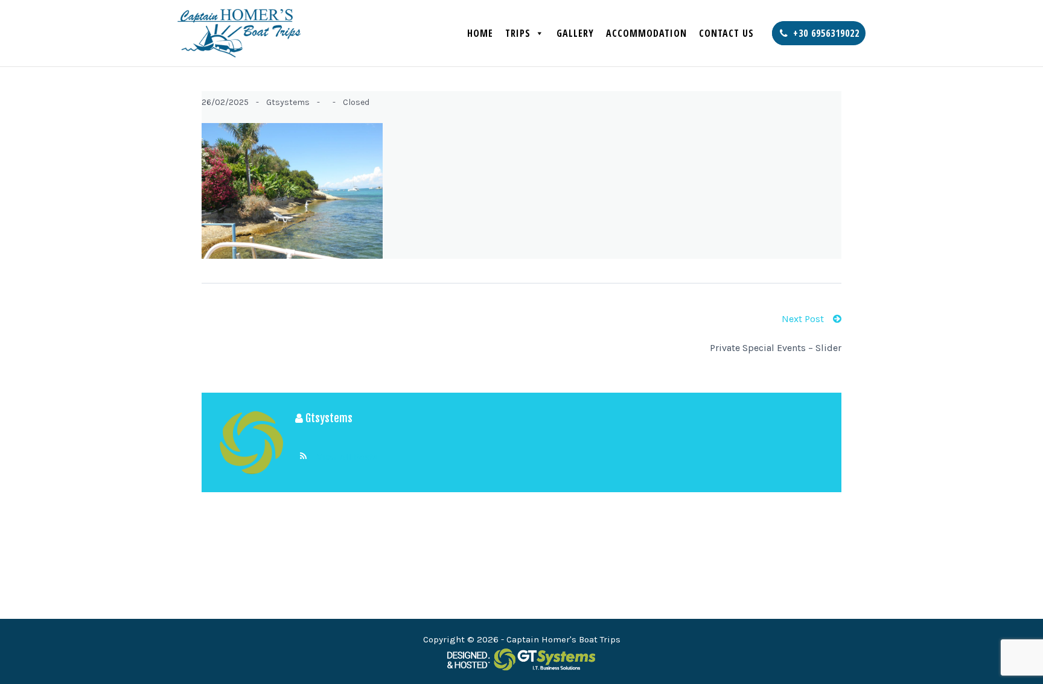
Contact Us (726, 33)
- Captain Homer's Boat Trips (560, 639)
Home (480, 33)
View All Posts (347, 457)
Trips (518, 33)
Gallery (575, 33)
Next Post (803, 319)
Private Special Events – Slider (775, 347)
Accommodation (646, 33)
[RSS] (303, 456)
